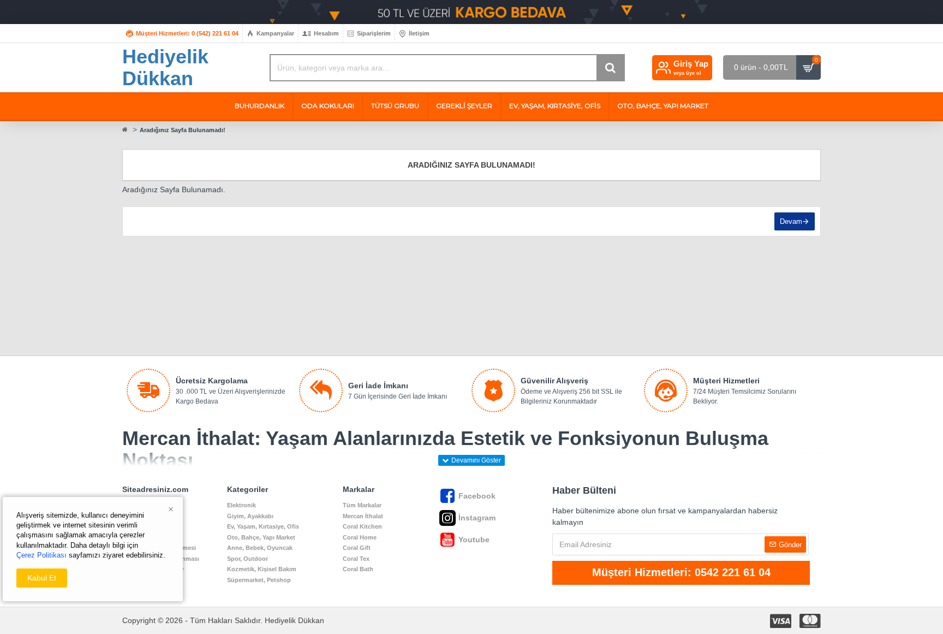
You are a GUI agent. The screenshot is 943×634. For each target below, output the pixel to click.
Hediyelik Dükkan (165, 67)
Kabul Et (41, 577)
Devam (791, 221)
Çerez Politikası (41, 555)
